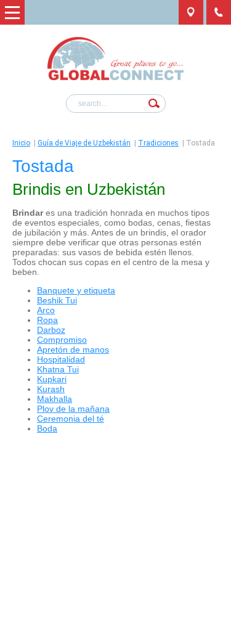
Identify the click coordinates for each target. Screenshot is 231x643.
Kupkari (52, 379)
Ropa (47, 320)
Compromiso (62, 340)
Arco (46, 310)
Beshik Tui (57, 300)
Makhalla (54, 399)
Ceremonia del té (70, 419)
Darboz (51, 330)
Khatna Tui (58, 369)
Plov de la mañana (73, 409)
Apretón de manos (73, 349)
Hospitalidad (61, 359)
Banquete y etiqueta (76, 290)
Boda (47, 428)
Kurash (51, 389)
